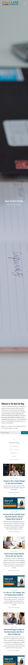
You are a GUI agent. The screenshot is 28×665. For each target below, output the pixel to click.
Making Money (14, 453)
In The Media (9, 426)
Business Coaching (14, 449)
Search (24, 432)
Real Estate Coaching (14, 442)
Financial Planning (14, 446)
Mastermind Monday (14, 459)
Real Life (14, 456)
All (14, 439)
